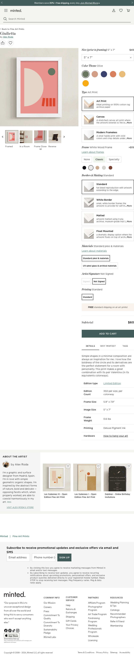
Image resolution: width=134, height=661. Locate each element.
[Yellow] (86, 83)
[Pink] (95, 74)
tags (125, 346)
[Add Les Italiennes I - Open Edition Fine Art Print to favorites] (98, 466)
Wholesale (93, 636)
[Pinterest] (10, 630)
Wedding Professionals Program (94, 628)
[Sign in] (113, 10)
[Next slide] (64, 136)
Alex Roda (8, 37)
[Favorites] (121, 10)
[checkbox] (87, 159)
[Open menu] (5, 10)
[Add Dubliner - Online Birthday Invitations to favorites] (129, 466)
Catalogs (114, 609)
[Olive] (86, 74)
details (90, 346)
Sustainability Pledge (50, 631)
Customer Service (71, 599)
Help (68, 605)
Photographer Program (95, 608)
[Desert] (122, 74)
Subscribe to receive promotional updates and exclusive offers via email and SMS (62, 550)
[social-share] (2, 42)
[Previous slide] (2, 136)
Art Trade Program (97, 614)
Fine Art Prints (21, 536)
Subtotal (87, 322)
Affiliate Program (96, 602)
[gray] (104, 167)
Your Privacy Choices (72, 626)
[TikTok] (14, 630)
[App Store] (19, 635)
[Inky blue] (104, 74)
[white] (90, 167)
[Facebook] (6, 630)
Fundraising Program (94, 619)
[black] (84, 167)
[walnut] (110, 167)
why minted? (108, 346)
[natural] (97, 167)
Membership (116, 625)
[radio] (108, 103)
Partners (93, 597)
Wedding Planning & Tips (119, 604)
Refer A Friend (117, 621)
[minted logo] (16, 10)
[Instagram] (18, 630)
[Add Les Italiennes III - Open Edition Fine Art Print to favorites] (68, 466)
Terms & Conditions (86, 652)
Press (46, 611)
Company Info (52, 597)
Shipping (70, 616)
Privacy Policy (102, 652)
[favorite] (10, 42)
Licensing (92, 640)
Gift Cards (71, 620)
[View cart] (128, 10)
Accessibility (124, 652)
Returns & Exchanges (71, 611)
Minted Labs (50, 637)
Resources (116, 597)
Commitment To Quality (52, 617)
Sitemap (113, 652)
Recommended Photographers (118, 615)
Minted (4, 536)
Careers (47, 607)
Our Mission (50, 602)
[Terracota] (113, 74)
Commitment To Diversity (52, 624)
